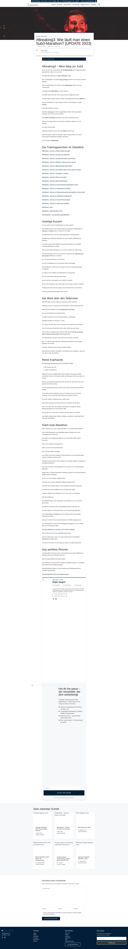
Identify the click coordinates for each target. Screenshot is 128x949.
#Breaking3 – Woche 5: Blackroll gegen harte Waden (57, 166)
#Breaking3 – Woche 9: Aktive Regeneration (54, 181)
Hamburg (50, 112)
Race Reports (44, 36)
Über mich (67, 933)
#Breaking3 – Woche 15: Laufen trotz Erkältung (55, 203)
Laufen (53, 4)
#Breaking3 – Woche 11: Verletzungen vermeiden (56, 188)
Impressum (67, 936)
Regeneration (85, 4)
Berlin (51, 231)
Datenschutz (68, 937)
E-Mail (60, 908)
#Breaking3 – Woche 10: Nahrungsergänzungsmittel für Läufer (60, 184)
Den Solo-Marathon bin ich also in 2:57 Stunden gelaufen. (58, 529)
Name (45, 908)
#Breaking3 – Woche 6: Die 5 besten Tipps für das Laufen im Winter (61, 169)
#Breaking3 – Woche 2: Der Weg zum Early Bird (56, 154)
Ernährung (76, 4)
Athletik (59, 4)
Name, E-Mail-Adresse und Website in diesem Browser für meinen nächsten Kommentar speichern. (62, 913)
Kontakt (66, 934)
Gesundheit (67, 4)
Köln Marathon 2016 (84, 827)
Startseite (38, 36)
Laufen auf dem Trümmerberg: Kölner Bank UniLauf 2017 (63, 858)
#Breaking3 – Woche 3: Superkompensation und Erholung (58, 158)
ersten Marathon (64, 79)
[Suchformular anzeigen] (99, 4)
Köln (61, 112)
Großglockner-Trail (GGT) (67, 309)
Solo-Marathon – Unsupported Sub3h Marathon (55, 214)
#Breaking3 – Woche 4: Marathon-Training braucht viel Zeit (59, 162)
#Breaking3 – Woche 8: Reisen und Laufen (54, 177)
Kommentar (46, 888)
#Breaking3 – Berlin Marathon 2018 (52, 211)
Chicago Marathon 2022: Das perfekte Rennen (55, 574)
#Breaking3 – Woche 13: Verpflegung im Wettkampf (57, 196)
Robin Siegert (44, 50)
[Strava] (53, 599)
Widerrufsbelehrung (69, 941)
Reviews (93, 4)
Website (75, 908)
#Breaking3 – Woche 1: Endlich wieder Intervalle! (56, 151)
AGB (66, 939)
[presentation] (42, 818)
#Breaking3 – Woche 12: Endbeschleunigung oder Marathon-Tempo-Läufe (63, 192)
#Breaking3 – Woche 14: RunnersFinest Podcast (56, 199)
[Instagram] (56, 599)
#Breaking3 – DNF (47, 207)
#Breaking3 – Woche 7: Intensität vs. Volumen (55, 173)
